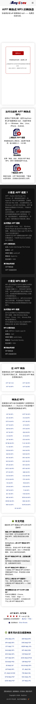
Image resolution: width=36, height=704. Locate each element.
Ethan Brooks (23, 622)
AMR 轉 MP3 (9, 429)
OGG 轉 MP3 (26, 476)
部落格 (22, 691)
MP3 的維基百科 (11, 354)
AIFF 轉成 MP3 (9, 658)
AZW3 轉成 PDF (10, 681)
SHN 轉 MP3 (9, 486)
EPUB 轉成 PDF (10, 677)
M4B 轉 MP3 (9, 454)
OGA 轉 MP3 (9, 476)
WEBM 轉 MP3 (9, 501)
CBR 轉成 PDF (26, 662)
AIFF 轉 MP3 (26, 383)
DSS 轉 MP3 (26, 439)
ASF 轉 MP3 (9, 432)
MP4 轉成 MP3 (9, 643)
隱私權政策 (8, 691)
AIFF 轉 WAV (26, 386)
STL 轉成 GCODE (9, 673)
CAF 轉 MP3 (9, 439)
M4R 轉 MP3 (26, 454)
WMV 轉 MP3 (10, 505)
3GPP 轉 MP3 (26, 414)
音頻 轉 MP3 (26, 432)
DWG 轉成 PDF (26, 643)
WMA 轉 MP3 (26, 501)
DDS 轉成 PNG (9, 662)
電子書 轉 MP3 (10, 443)
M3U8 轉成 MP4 (26, 665)
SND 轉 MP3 (26, 486)
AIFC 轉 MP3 (26, 421)
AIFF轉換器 (9, 267)
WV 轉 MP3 (18, 508)
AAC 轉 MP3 (9, 418)
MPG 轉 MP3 (26, 468)
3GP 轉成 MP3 (9, 669)
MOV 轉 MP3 (26, 461)
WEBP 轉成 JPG (26, 646)
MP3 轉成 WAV (26, 650)
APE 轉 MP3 (26, 429)
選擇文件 (18, 53)
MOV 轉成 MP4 (9, 654)
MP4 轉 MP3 (26, 465)
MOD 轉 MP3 (9, 461)
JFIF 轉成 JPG (26, 681)
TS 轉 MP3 (26, 490)
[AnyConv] (18, 3)
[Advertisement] (18, 89)
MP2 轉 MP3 (9, 465)
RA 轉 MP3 (10, 483)
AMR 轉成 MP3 (26, 639)
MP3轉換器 (9, 351)
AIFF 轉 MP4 (9, 386)
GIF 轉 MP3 (26, 447)
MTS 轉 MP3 (9, 472)
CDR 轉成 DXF (26, 654)
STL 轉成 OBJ (26, 669)
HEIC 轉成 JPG (26, 677)
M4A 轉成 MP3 (9, 650)
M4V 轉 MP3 (9, 457)
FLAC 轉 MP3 (26, 443)
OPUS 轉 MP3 (10, 479)
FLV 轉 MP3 (9, 447)
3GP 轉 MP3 (9, 414)
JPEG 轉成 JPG (9, 639)
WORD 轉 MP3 (26, 505)
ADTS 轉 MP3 (10, 421)
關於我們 (29, 691)
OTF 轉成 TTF (9, 646)
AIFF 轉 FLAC (10, 383)
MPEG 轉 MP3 (10, 468)
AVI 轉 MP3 (26, 436)
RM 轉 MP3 (26, 483)
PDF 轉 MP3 (26, 479)
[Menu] (33, 3)
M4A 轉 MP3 (26, 450)
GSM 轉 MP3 (9, 450)
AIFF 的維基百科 (11, 270)
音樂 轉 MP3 (26, 472)
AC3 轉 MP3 (26, 418)
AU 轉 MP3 (10, 436)
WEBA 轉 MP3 (26, 497)
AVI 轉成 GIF (10, 665)
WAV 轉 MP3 (9, 497)
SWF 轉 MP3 (9, 490)
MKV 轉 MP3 (26, 457)
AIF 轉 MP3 (26, 425)
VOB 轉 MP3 (26, 494)
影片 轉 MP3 (9, 494)
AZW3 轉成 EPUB (26, 658)
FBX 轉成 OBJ (26, 673)
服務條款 (16, 691)
